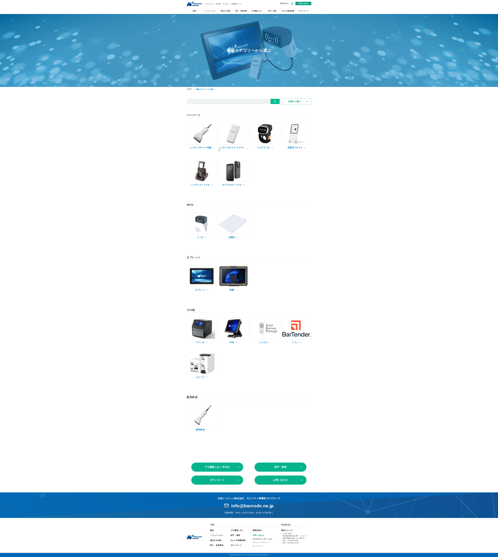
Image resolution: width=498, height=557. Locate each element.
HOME (189, 89)
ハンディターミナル (200, 185)
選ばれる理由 (226, 11)
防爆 (232, 290)
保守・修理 (272, 11)
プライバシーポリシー (261, 542)
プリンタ (200, 342)
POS (232, 342)
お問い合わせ (280, 480)
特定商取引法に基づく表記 (262, 539)
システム (263, 342)
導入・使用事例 (241, 11)
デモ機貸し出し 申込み (217, 467)
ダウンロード (217, 480)
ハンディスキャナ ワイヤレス (231, 148)
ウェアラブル (263, 147)
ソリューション (210, 11)
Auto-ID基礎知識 (288, 11)
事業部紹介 (284, 3)
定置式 (232, 237)
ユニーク (200, 377)
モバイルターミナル (232, 185)
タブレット (200, 290)
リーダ (200, 237)
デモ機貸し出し (257, 11)
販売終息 (200, 429)
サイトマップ (257, 546)
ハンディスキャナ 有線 (200, 147)
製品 (194, 11)
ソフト (295, 342)
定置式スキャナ (295, 147)
